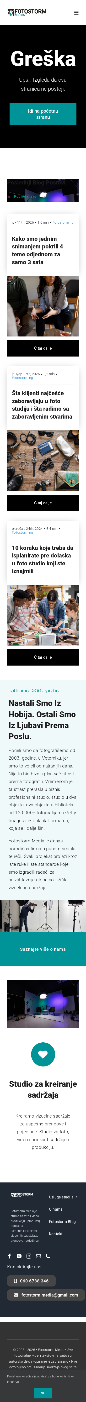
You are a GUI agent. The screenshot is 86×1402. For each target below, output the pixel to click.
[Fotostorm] (43, 432)
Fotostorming (63, 222)
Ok (43, 1393)
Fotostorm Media (51, 1350)
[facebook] (9, 1256)
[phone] (48, 1256)
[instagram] (29, 1256)
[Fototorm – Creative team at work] (43, 587)
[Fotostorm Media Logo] (27, 11)
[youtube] (19, 1256)
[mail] (38, 1256)
